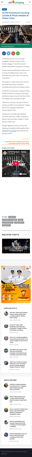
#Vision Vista (6, 225)
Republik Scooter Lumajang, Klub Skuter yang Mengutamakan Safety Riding (17, 142)
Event (4, 9)
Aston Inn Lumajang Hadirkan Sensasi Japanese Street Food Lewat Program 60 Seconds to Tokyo (19, 340)
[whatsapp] (18, 53)
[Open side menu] (2, 2)
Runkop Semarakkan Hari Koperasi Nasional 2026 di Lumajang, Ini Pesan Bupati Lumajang (18, 424)
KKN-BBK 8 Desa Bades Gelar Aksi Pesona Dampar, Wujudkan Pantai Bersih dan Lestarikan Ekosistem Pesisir (18, 352)
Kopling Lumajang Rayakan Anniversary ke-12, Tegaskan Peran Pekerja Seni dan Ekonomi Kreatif (18, 387)
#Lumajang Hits (19, 222)
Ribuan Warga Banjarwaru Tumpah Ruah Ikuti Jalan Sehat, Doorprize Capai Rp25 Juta (18, 399)
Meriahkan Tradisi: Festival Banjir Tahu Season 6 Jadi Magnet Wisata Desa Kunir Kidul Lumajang (16, 248)
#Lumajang (12, 217)
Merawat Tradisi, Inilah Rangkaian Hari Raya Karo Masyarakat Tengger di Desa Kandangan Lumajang (18, 327)
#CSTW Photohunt (8, 222)
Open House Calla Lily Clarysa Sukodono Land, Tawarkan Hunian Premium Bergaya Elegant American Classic (18, 364)
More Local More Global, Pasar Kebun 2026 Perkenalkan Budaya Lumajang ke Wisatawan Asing (19, 411)
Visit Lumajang (6, 22)
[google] (13, 53)
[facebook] (4, 53)
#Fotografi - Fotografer (9, 219)
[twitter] (9, 53)
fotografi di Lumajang (9, 131)
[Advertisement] (16, 196)
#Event (20, 219)
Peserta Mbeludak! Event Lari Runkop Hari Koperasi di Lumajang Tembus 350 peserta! (18, 436)
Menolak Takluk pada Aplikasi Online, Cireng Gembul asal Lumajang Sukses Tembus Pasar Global (18, 315)
